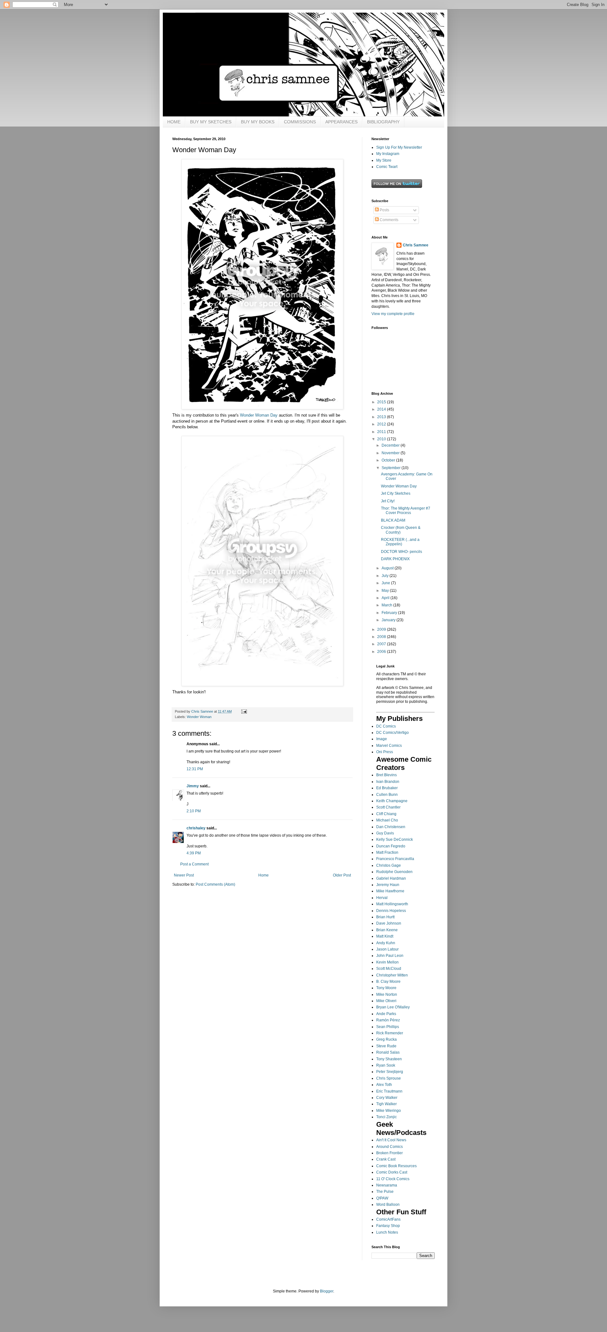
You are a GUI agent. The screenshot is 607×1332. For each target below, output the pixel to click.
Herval (382, 897)
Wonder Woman (199, 717)
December (391, 445)
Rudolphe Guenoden (394, 872)
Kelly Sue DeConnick (394, 839)
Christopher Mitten (392, 975)
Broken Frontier (389, 1153)
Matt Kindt (384, 936)
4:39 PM (194, 853)
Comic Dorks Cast (391, 1172)
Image (381, 739)
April (386, 598)
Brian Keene (387, 930)
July (385, 575)
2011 (382, 432)
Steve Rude (386, 1046)
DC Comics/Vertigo (392, 732)
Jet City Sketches (395, 493)
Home (263, 875)
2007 (382, 644)
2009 (382, 629)
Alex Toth (384, 1084)
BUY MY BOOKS (257, 121)
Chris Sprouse (388, 1078)
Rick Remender (389, 1033)
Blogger (326, 1291)
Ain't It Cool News (391, 1140)
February (390, 612)
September (392, 468)
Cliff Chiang (386, 814)
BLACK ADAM (393, 520)
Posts (384, 210)
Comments (388, 220)
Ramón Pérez (388, 1020)
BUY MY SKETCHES (210, 121)
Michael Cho (387, 820)
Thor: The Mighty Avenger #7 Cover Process (405, 510)
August (388, 568)
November (391, 453)
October (389, 460)
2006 (382, 651)
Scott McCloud (388, 968)
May (386, 590)
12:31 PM (195, 769)
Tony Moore (386, 988)
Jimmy (193, 786)
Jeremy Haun (387, 885)
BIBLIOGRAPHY (383, 121)
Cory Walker (386, 1097)
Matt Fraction (387, 852)
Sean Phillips (387, 1027)
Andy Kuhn (385, 943)
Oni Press (384, 752)
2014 (382, 409)
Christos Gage (388, 865)
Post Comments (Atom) (215, 884)
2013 (382, 417)
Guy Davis (385, 833)
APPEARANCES (341, 121)
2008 (382, 637)
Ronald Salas (388, 1052)
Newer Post (184, 875)
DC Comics (386, 726)
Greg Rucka (386, 1039)
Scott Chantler (388, 807)
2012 (382, 424)
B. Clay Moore (388, 981)
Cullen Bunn (387, 794)
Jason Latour (387, 949)
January (389, 620)
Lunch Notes (387, 1232)
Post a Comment (194, 864)
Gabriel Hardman (391, 878)
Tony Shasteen (389, 1059)
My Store (383, 160)
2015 (382, 402)
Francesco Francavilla (395, 859)
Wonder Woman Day (259, 415)
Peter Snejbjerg (389, 1071)
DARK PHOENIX (395, 559)
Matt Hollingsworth (392, 904)
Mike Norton (386, 994)
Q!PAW (382, 1198)
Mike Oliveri (386, 1001)
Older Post (342, 875)
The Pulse (385, 1191)
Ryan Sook (385, 1065)
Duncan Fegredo (390, 846)
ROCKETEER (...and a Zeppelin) (400, 541)
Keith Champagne (392, 801)
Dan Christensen (390, 827)
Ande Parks (386, 1014)
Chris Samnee (415, 245)
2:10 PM (194, 811)
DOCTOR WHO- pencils (401, 551)
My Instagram (387, 154)
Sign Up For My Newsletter (399, 147)
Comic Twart (386, 166)
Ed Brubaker (387, 788)
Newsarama (386, 1185)
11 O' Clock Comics (392, 1179)
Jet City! (388, 501)
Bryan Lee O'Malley (393, 1007)
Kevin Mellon (387, 962)
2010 (382, 439)
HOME (174, 121)
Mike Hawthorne (390, 891)
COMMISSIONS (300, 121)
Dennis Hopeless (391, 910)
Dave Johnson (388, 923)
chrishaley (196, 828)
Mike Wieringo (388, 1110)
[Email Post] (244, 711)
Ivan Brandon (387, 781)
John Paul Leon (389, 955)
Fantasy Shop (388, 1226)
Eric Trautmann (389, 1091)
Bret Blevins (386, 775)
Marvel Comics (389, 745)
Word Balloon (388, 1204)
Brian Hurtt (385, 917)
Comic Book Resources (396, 1166)
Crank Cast (385, 1159)
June (386, 583)
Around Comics (389, 1146)
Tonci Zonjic (386, 1117)
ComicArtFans (388, 1219)
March (387, 605)
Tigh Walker (386, 1104)
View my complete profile (392, 314)
